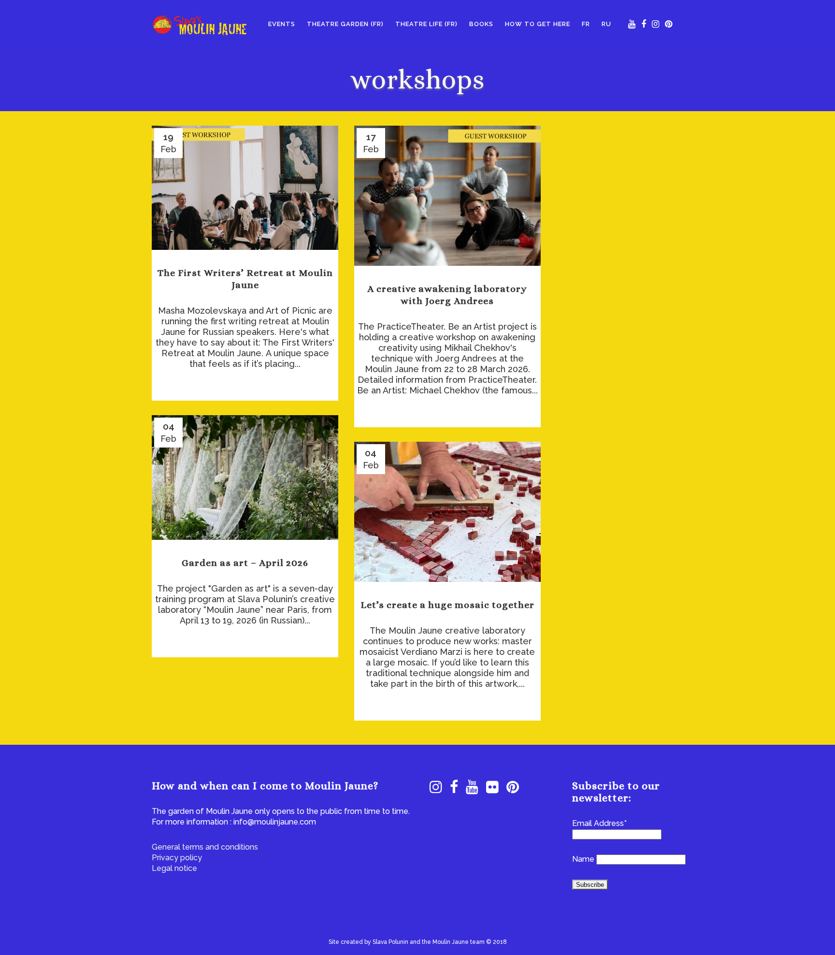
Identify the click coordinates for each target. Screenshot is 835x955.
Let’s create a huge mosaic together (447, 604)
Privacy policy (177, 857)
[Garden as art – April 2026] (245, 477)
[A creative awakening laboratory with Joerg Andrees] (447, 196)
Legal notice (174, 868)
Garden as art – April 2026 (245, 562)
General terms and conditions (205, 847)
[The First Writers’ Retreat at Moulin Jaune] (245, 188)
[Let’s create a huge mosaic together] (447, 512)
